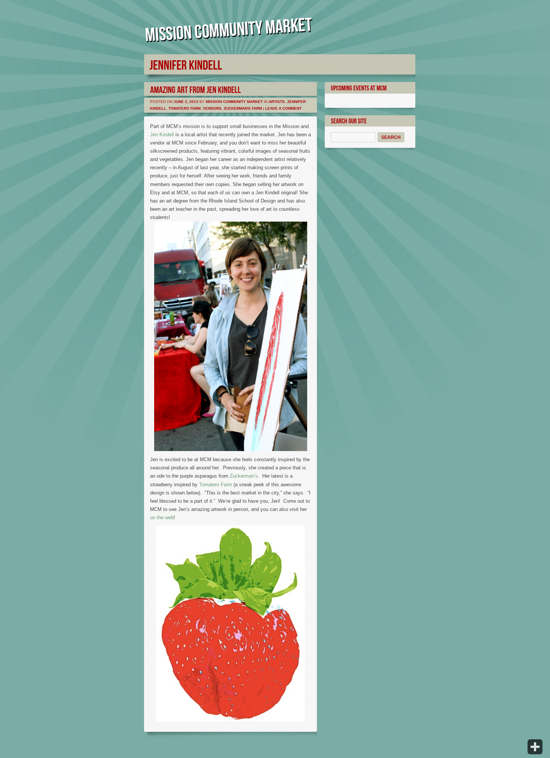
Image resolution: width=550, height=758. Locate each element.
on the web (162, 517)
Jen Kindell (162, 134)
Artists (277, 102)
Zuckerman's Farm (243, 108)
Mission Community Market (234, 102)
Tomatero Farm (184, 108)
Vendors (212, 108)
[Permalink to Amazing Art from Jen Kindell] (195, 89)
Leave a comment (283, 108)
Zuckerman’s (244, 476)
